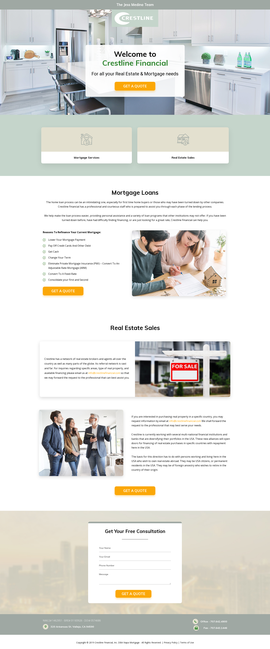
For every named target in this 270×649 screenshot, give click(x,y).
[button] (135, 86)
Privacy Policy (171, 642)
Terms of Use (187, 642)
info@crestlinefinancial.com (104, 373)
